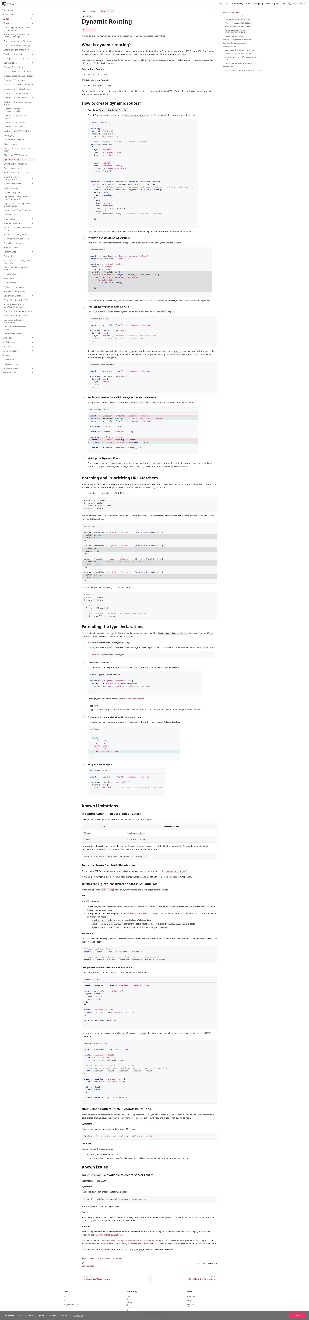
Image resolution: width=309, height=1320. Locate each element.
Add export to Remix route (237, 26)
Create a (237, 19)
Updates (277, 3)
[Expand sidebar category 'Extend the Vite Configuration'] (32, 178)
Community (237, 3)
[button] (18, 338)
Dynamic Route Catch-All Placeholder (238, 53)
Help (268, 3)
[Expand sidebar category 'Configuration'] (32, 63)
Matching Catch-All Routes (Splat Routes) (239, 50)
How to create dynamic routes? (234, 16)
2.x (65, 1300)
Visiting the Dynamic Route (234, 36)
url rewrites (117, 1258)
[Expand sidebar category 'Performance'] (32, 252)
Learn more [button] (78, 1316)
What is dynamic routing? (232, 12)
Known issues (228, 67)
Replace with (235, 31)
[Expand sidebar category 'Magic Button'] (32, 219)
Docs (227, 3)
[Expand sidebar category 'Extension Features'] (32, 184)
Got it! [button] (297, 1316)
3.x (65, 1296)
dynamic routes (103, 1258)
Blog (248, 3)
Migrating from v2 (72, 1304)
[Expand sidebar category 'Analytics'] (32, 23)
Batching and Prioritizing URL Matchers (237, 39)
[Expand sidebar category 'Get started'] (32, 14)
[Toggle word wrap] (190, 416)
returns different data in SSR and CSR (242, 58)
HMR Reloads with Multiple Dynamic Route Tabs (242, 63)
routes (91, 1258)
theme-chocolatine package (131, 698)
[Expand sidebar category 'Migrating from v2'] (32, 373)
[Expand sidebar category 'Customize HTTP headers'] (32, 98)
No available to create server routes (243, 70)
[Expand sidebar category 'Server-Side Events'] (32, 296)
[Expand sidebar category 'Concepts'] (32, 346)
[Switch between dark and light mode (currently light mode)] (284, 4)
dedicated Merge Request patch (109, 1234)
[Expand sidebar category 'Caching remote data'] (32, 54)
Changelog (258, 3)
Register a (238, 23)
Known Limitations (229, 46)
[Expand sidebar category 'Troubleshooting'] (32, 351)
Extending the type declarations (234, 43)
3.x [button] (219, 3)
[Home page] (84, 11)
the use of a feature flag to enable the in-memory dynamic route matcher (134, 1240)
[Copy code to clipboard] (195, 128)
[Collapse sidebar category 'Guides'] (32, 19)
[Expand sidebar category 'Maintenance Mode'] (32, 223)
